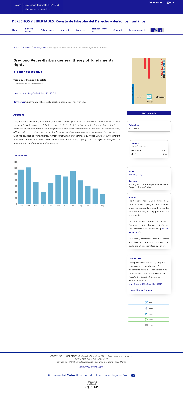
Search (158, 30)
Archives (80, 30)
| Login (169, 2)
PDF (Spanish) (149, 113)
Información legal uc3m (111, 375)
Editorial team (29, 30)
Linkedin (153, 30)
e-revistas (157, 2)
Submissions (47, 30)
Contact (117, 30)
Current (65, 30)
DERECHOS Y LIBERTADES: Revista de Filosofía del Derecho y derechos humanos (79, 21)
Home (16, 47)
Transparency (99, 28)
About (15, 30)
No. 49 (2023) (40, 47)
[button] (148, 302)
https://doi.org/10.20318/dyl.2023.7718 (37, 93)
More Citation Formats (141, 290)
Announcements (137, 30)
